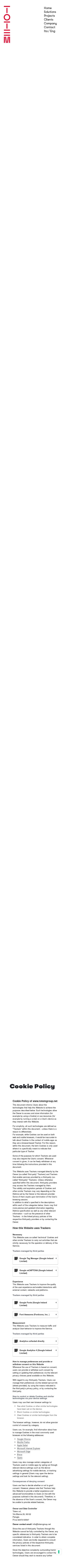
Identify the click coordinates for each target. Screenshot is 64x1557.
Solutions (50, 12)
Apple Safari (22, 1445)
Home (48, 8)
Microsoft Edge (23, 1451)
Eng (52, 31)
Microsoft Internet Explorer (28, 1448)
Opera (19, 1457)
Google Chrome (24, 1439)
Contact (49, 27)
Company (50, 23)
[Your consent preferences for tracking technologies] (59, 1552)
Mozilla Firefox (23, 1442)
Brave (19, 1454)
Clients (48, 19)
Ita (46, 31)
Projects (49, 15)
